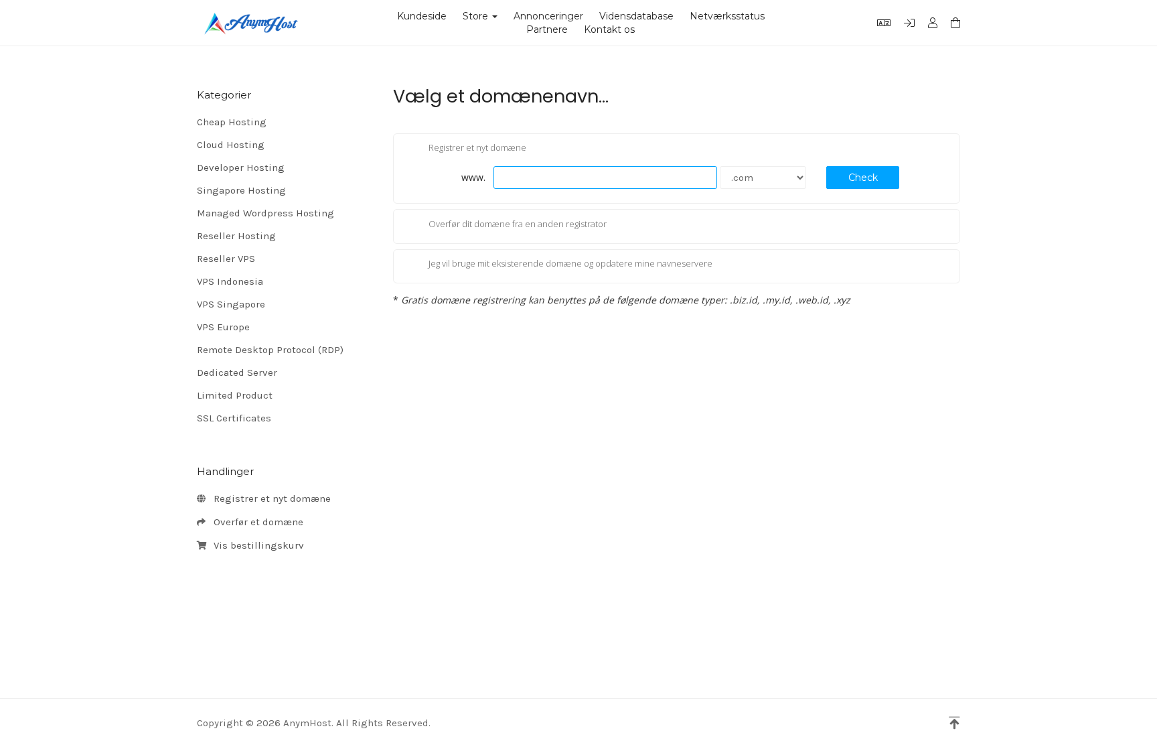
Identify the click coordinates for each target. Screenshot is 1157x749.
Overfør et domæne (255, 522)
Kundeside (422, 16)
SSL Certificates (234, 418)
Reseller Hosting (236, 236)
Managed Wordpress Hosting (265, 213)
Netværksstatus (727, 16)
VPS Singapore (231, 304)
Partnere (547, 29)
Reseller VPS (226, 259)
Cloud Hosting (230, 145)
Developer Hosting (241, 167)
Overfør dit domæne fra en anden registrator (518, 224)
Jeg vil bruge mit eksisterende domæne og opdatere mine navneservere (570, 264)
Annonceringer (548, 16)
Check (863, 178)
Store (478, 16)
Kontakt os (609, 29)
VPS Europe (223, 327)
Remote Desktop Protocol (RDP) (270, 350)
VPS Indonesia (230, 281)
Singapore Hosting (241, 190)
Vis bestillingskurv (256, 545)
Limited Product (235, 395)
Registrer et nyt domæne (269, 498)
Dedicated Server (237, 372)
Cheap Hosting (231, 122)
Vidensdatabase (636, 16)
